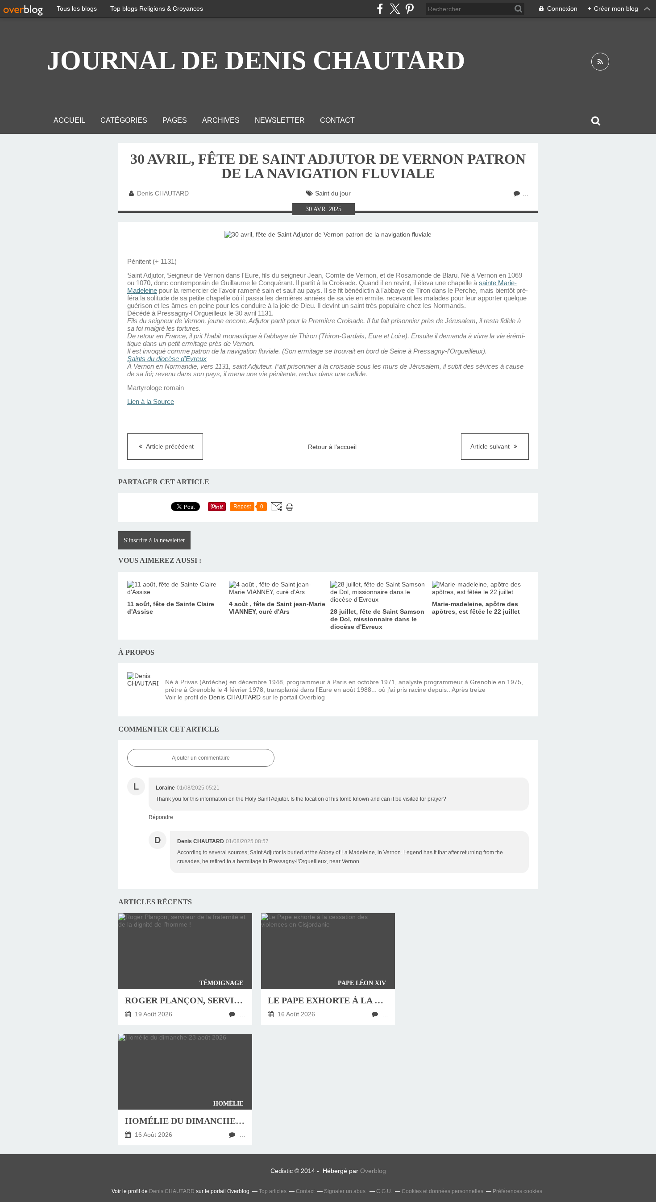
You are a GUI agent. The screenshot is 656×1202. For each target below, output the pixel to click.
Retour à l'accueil (332, 446)
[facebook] (380, 9)
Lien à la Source (150, 401)
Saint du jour (333, 193)
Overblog (373, 1170)
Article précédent (169, 446)
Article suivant (490, 446)
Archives (221, 120)
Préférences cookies (517, 1191)
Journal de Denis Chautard (256, 60)
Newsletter (280, 120)
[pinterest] (409, 9)
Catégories (123, 120)
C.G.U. (384, 1191)
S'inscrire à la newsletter (154, 540)
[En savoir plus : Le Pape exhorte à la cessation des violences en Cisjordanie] (328, 969)
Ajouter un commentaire (201, 758)
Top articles (272, 1191)
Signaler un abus (345, 1191)
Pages (174, 120)
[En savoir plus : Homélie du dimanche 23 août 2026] (185, 1089)
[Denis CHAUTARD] (142, 687)
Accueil (69, 120)
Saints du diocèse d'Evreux (167, 358)
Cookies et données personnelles (442, 1191)
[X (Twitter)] (394, 9)
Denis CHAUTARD (235, 697)
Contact (337, 120)
